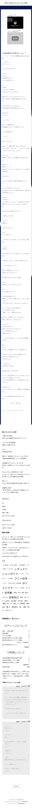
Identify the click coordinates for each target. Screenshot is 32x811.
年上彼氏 (7, 601)
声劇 (23, 592)
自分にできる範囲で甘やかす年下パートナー (14, 438)
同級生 (15, 592)
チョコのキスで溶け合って (9, 553)
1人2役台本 (6, 565)
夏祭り (27, 592)
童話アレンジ (8, 610)
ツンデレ (21, 573)
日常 (11, 603)
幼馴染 (26, 601)
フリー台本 (20, 410)
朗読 (15, 603)
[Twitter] (17, 403)
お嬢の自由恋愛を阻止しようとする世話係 (14, 458)
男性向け (15, 607)
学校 (25, 597)
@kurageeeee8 (18, 676)
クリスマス (10, 569)
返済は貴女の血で (7, 452)
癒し (20, 607)
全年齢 (17, 56)
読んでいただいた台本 (8, 516)
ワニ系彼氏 (21, 587)
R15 (15, 565)
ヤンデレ (16, 587)
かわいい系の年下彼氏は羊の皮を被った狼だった (16, 483)
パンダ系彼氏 (10, 578)
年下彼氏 (13, 601)
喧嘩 (19, 592)
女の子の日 (5, 597)
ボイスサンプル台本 (14, 583)
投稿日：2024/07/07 (22, 686)
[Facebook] (20, 403)
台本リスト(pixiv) (7, 528)
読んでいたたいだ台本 (8, 525)
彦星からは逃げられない (9, 445)
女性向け (14, 597)
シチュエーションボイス (12, 410)
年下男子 (20, 601)
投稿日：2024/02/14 (22, 721)
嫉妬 (21, 597)
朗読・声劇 (5, 512)
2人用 (11, 565)
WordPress (22, 803)
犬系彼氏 (22, 604)
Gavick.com (25, 801)
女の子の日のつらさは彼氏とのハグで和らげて (15, 556)
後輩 (4, 604)
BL (3, 503)
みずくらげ (20, 799)
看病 (24, 607)
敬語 (8, 603)
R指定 (4, 506)
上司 (26, 587)
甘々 (8, 606)
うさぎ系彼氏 (21, 565)
